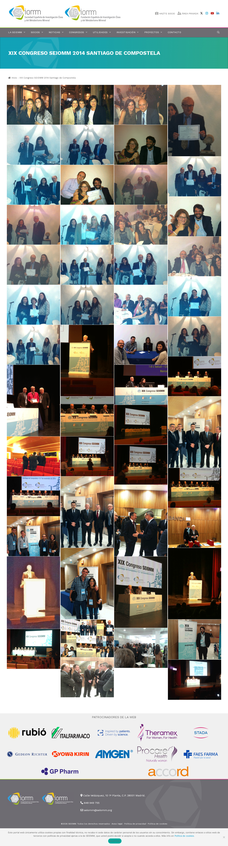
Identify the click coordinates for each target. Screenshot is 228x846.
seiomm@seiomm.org (98, 810)
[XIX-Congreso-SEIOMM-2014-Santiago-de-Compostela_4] (87, 185)
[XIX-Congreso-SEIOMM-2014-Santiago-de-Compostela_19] (141, 305)
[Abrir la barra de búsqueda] (218, 32)
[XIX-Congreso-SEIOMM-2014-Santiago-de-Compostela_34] (141, 465)
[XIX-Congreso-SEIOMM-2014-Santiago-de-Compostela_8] (87, 145)
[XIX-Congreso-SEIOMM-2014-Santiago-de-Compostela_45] (33, 592)
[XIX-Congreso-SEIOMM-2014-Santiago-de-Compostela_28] (194, 376)
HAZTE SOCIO (166, 13)
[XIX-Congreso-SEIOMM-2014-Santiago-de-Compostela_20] (87, 305)
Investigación (126, 32)
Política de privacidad (135, 824)
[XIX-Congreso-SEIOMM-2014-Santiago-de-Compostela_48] (194, 639)
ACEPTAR (115, 841)
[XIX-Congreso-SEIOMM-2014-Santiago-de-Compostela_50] (33, 649)
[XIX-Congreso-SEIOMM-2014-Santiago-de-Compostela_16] (194, 256)
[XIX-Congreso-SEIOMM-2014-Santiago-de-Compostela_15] (141, 225)
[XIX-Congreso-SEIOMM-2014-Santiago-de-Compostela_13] (33, 225)
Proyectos (151, 32)
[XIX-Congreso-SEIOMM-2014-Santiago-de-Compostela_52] (194, 680)
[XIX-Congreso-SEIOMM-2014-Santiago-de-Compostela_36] (33, 456)
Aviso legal (117, 824)
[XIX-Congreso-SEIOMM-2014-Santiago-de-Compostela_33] (194, 488)
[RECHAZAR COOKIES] (223, 837)
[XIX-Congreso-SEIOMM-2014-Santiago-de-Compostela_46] (141, 592)
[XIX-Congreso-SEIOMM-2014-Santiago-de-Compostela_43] (87, 583)
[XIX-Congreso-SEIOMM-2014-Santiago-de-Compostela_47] (87, 638)
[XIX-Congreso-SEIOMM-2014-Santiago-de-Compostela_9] (33, 145)
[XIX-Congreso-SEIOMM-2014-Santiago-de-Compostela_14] (87, 225)
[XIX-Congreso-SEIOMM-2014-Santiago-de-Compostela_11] (141, 185)
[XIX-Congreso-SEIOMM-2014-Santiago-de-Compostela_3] (141, 105)
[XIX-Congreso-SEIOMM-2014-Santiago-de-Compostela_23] (141, 265)
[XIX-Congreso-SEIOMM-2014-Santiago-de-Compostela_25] (33, 345)
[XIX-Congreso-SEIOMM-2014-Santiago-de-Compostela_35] (87, 456)
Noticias (54, 32)
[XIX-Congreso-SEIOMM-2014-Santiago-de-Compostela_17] (33, 265)
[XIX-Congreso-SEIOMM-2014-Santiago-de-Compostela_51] (87, 677)
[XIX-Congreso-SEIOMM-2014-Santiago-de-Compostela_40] (141, 520)
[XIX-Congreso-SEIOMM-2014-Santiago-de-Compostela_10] (194, 120)
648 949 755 (91, 802)
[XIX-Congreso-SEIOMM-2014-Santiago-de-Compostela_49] (141, 648)
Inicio (14, 78)
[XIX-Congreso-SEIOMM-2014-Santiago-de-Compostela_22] (194, 296)
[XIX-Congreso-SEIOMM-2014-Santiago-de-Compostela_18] (194, 336)
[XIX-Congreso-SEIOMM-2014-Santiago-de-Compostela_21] (33, 305)
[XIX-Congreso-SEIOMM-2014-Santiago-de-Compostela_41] (194, 528)
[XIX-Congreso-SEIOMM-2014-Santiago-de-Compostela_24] (87, 265)
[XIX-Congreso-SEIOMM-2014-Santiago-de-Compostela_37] (141, 425)
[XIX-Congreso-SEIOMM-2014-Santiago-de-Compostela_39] (87, 512)
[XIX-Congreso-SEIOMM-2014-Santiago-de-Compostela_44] (194, 583)
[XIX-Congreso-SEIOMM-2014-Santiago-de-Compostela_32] (33, 496)
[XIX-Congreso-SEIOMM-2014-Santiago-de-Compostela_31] (87, 416)
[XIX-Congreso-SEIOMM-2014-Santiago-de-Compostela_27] (141, 345)
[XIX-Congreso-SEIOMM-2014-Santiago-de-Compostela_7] (141, 145)
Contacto (174, 32)
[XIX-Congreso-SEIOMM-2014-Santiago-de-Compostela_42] (33, 536)
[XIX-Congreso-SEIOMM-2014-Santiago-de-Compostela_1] (33, 105)
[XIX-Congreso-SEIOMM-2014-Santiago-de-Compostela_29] (33, 400)
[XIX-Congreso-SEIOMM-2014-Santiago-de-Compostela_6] (194, 176)
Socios (35, 32)
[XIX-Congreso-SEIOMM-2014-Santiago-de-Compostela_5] (33, 185)
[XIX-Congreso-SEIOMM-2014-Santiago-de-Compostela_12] (194, 216)
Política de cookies (157, 824)
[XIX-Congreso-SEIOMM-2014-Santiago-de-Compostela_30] (141, 385)
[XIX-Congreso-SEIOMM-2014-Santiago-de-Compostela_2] (87, 105)
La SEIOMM (15, 32)
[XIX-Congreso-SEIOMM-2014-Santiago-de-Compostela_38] (194, 432)
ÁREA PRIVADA (189, 13)
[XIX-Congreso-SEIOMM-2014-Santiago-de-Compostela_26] (87, 360)
